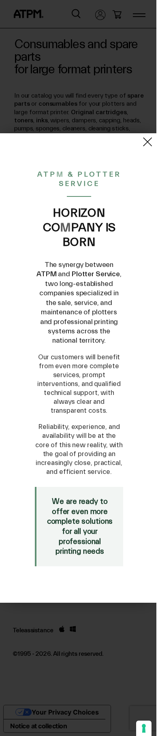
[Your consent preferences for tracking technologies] (144, 728)
